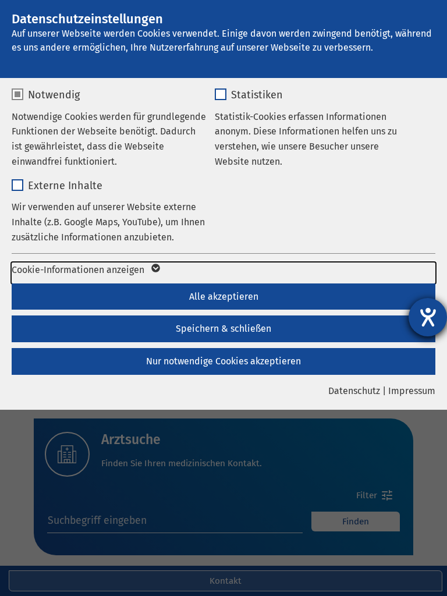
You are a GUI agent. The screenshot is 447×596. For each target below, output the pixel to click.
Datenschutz (354, 390)
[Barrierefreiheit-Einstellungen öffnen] (428, 317)
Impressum (411, 390)
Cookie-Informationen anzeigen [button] (79, 269)
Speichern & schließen (223, 328)
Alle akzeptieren (223, 296)
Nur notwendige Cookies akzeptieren (223, 361)
